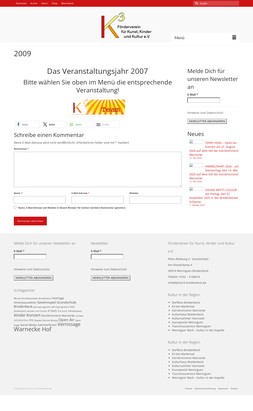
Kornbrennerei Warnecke (58, 315)
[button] (27, 124)
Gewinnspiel (46, 302)
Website (133, 193)
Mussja (54, 320)
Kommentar (21, 148)
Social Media (28, 325)
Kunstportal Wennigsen (187, 322)
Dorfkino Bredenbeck (186, 302)
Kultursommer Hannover (188, 318)
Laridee (79, 315)
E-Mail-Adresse (80, 193)
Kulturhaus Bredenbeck (187, 314)
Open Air (66, 319)
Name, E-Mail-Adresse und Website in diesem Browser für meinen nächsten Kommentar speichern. (72, 207)
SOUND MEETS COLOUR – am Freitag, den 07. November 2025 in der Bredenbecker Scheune (214, 196)
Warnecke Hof (32, 329)
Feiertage (58, 298)
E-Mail (192, 94)
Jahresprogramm (42, 307)
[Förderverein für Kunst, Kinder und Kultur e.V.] (126, 25)
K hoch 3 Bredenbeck (71, 311)
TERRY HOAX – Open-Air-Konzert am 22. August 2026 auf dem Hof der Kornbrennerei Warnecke (214, 149)
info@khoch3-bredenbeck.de (187, 283)
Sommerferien (47, 325)
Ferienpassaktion (25, 302)
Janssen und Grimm (37, 311)
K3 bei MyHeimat (183, 306)
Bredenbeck (45, 298)
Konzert (33, 315)
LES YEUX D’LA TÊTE (24, 320)
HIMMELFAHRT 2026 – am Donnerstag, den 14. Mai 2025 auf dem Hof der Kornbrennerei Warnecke (214, 172)
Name (18, 193)
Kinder (20, 315)
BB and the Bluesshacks (26, 298)
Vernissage (69, 324)
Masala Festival (42, 320)
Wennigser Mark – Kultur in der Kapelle (198, 330)
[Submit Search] (196, 3)
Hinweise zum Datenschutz (205, 113)
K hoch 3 (53, 311)
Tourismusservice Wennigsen (191, 326)
